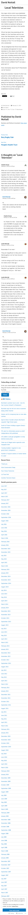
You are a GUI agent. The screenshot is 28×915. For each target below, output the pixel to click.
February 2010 (5, 771)
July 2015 (3, 555)
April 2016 (4, 535)
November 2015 (5, 552)
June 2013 (4, 632)
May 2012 (4, 677)
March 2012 (4, 684)
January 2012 (5, 691)
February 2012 (5, 687)
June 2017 (4, 486)
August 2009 (4, 792)
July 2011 (3, 712)
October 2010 (5, 743)
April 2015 (4, 562)
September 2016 (6, 517)
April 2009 (4, 806)
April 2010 (4, 764)
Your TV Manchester (17, 109)
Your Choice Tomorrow (7, 471)
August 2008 (4, 833)
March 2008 (4, 851)
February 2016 (5, 541)
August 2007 (4, 875)
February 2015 (5, 569)
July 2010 (3, 753)
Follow (5, 395)
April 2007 (4, 889)
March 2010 (4, 767)
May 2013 (4, 635)
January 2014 (5, 608)
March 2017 (4, 496)
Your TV (10, 109)
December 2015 (5, 548)
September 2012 (6, 663)
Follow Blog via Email (8, 382)
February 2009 (5, 813)
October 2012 (5, 660)
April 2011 (4, 722)
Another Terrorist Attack (8, 478)
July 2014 (3, 590)
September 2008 (6, 830)
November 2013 (5, 614)
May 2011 (4, 719)
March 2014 (4, 604)
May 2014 (4, 597)
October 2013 (5, 618)
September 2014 (6, 583)
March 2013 (4, 642)
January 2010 (5, 774)
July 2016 (3, 524)
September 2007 (6, 872)
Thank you (4, 464)
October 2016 (5, 514)
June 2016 (4, 528)
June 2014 (4, 594)
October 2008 (5, 826)
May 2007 (4, 886)
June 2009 (4, 799)
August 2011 (4, 708)
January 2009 (5, 816)
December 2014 (5, 576)
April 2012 (4, 681)
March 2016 (4, 538)
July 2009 (3, 795)
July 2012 (3, 670)
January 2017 (5, 503)
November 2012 (5, 656)
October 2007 (5, 868)
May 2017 (4, 489)
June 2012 (4, 674)
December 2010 (5, 736)
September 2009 (6, 788)
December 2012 (5, 653)
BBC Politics (6, 399)
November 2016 (5, 510)
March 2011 (4, 726)
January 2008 (5, 858)
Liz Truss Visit (5, 474)
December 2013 (5, 611)
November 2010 (5, 740)
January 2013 (5, 649)
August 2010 (4, 750)
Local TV (5, 109)
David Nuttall (8, 2)
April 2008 (4, 847)
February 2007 (5, 896)
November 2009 (5, 781)
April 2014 (4, 601)
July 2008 (3, 837)
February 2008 (5, 854)
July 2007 (3, 879)
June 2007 (4, 882)
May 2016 (4, 531)
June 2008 (4, 840)
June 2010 (4, 757)
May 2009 (4, 802)
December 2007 (5, 861)
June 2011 (4, 715)
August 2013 (4, 625)
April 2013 (4, 639)
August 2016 (4, 521)
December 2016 (5, 507)
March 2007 (4, 892)
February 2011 (5, 729)
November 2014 (5, 580)
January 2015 (5, 573)
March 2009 (4, 809)
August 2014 (4, 587)
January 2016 (5, 545)
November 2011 (5, 698)
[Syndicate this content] (1, 399)
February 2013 (5, 646)
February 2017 (5, 500)
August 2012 (4, 667)
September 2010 (6, 747)
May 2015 (4, 559)
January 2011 (5, 733)
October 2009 (5, 785)
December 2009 (5, 778)
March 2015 (4, 566)
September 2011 (6, 705)
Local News (5, 107)
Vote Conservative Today (8, 467)
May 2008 (4, 844)
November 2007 (5, 865)
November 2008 (5, 823)
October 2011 (5, 701)
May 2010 (4, 760)
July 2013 (3, 628)
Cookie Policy (15, 906)
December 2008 (5, 819)
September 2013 (6, 621)
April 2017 (4, 493)
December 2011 (5, 694)
